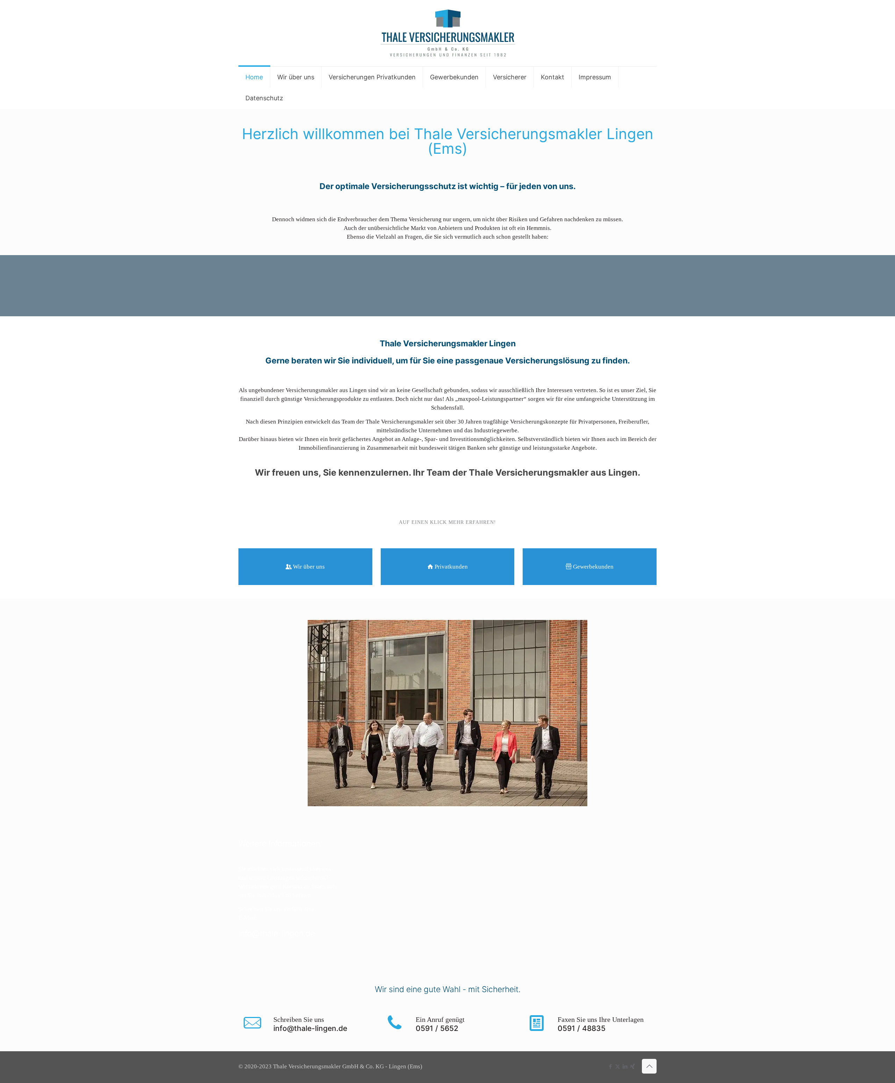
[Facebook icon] (610, 1066)
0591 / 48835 (582, 1028)
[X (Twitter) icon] (617, 1066)
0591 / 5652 (437, 1028)
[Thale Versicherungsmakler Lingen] (447, 33)
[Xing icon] (632, 1066)
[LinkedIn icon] (625, 1066)
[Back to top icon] (649, 1066)
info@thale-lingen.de (276, 933)
